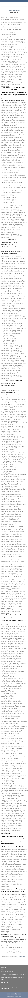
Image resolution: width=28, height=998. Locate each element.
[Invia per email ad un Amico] (15, 952)
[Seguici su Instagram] (13, 988)
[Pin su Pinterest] (17, 952)
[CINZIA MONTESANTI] (14, 4)
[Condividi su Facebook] (10, 952)
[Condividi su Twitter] (13, 952)
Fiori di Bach (11, 10)
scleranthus (17, 10)
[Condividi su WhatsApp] (8, 952)
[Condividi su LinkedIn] (20, 952)
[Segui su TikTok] (16, 988)
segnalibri (16, 957)
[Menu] (2, 4)
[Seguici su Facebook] (11, 988)
